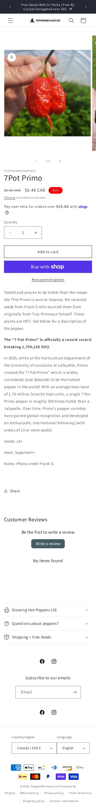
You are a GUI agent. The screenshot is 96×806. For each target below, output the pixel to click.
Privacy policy (54, 793)
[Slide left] (36, 161)
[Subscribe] (75, 692)
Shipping (9, 197)
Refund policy (29, 793)
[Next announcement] (86, 7)
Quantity (10, 222)
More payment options (48, 279)
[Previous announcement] (10, 7)
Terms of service (80, 793)
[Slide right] (60, 161)
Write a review (48, 543)
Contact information (64, 801)
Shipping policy (34, 801)
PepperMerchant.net (45, 786)
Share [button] (15, 491)
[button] (11, 20)
